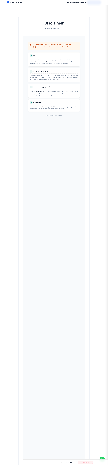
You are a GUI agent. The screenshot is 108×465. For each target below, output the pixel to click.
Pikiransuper (16, 2)
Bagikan (70, 462)
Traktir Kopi (86, 462)
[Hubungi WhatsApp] (102, 459)
